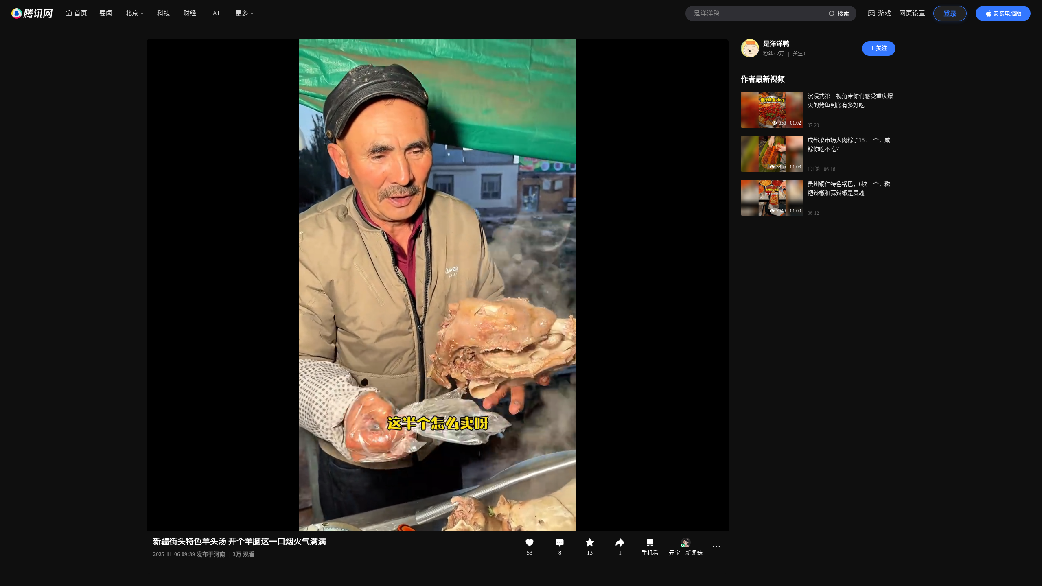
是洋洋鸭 (776, 43)
